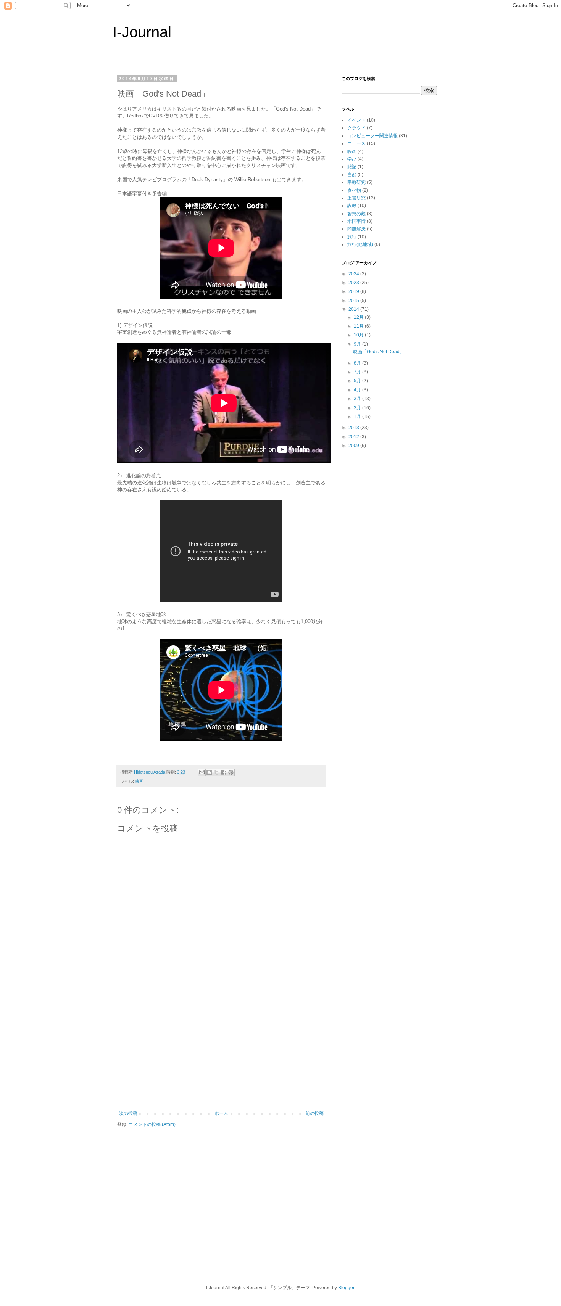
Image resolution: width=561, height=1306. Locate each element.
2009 (354, 445)
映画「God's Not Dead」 (378, 351)
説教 (351, 205)
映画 (139, 781)
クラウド (356, 127)
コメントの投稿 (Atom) (152, 1124)
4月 (358, 389)
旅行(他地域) (360, 244)
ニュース (356, 143)
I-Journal (142, 32)
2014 (354, 309)
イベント (356, 120)
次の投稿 (128, 1113)
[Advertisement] (221, 1053)
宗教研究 (356, 182)
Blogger (346, 1287)
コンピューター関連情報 (372, 135)
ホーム (221, 1113)
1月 (358, 416)
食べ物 (354, 190)
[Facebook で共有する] (223, 772)
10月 (359, 335)
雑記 (351, 166)
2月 (358, 407)
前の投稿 (314, 1113)
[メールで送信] (202, 772)
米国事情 (356, 221)
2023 (354, 282)
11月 (359, 326)
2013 (354, 427)
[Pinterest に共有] (231, 772)
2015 (354, 300)
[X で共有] (216, 772)
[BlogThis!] (209, 772)
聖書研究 (356, 198)
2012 (354, 436)
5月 (358, 380)
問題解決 (356, 229)
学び (351, 159)
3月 (358, 398)
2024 (354, 274)
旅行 (351, 237)
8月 (358, 363)
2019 (354, 291)
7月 (358, 372)
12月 (359, 317)
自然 (351, 174)
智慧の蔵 (356, 213)
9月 (358, 344)
